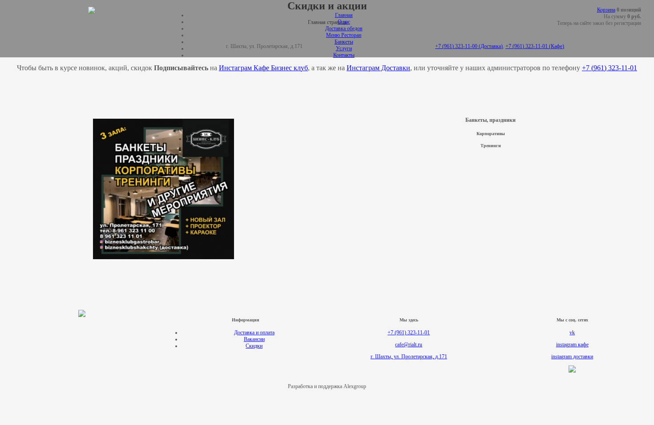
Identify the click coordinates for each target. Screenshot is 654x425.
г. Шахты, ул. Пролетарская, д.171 (409, 356)
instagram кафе (572, 344)
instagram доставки (572, 356)
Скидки (254, 346)
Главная (344, 15)
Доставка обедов (344, 28)
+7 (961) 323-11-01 (409, 332)
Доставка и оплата (254, 332)
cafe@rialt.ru (408, 344)
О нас (344, 22)
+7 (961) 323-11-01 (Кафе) (534, 46)
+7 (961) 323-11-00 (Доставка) (469, 46)
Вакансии (254, 339)
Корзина (606, 10)
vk (572, 332)
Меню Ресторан (343, 35)
